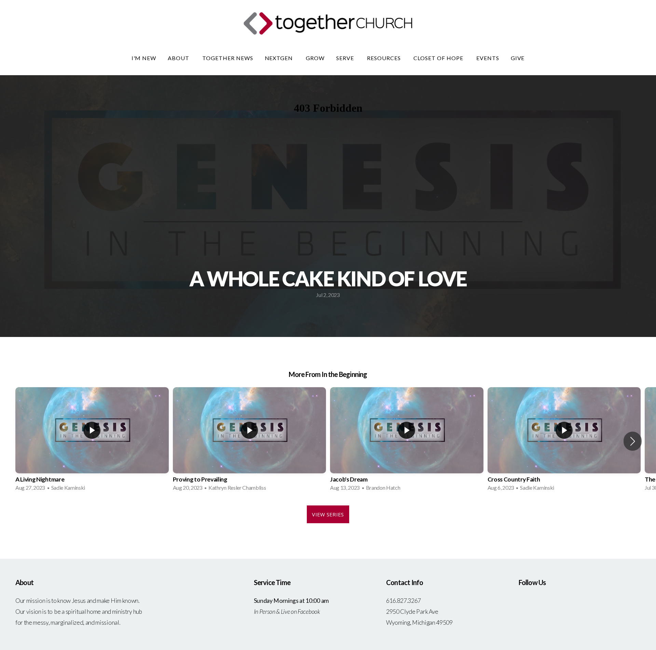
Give (518, 58)
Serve (345, 58)
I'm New (144, 58)
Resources (384, 58)
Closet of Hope (438, 58)
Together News (227, 58)
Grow (315, 58)
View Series (328, 514)
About (179, 58)
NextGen (280, 58)
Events (487, 58)
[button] (632, 441)
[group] (92, 441)
